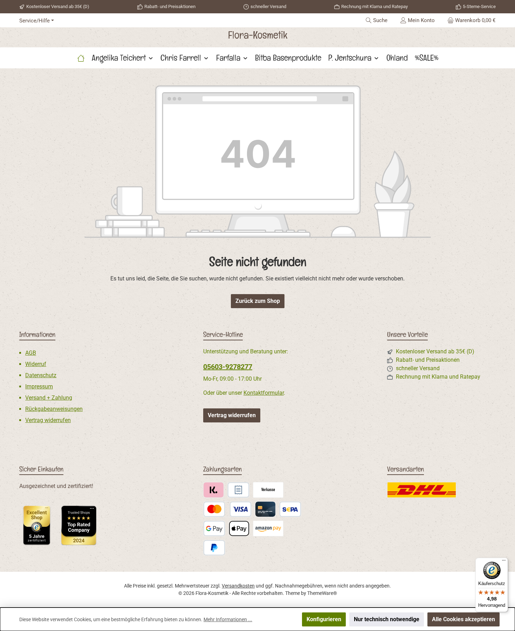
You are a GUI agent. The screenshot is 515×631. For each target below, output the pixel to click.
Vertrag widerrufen (48, 420)
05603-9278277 (227, 366)
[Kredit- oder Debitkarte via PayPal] (227, 509)
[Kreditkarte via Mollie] (265, 509)
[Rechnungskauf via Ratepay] (238, 490)
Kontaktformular (263, 392)
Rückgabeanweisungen (54, 409)
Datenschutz (40, 375)
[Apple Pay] (239, 528)
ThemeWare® (322, 593)
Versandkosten (238, 586)
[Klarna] (213, 490)
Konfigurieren (324, 619)
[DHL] (421, 490)
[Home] (80, 57)
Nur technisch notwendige (386, 619)
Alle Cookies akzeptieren (463, 619)
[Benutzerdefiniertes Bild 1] (36, 525)
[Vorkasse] (268, 490)
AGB (30, 353)
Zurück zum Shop (257, 301)
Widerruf (35, 364)
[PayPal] (214, 548)
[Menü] (504, 562)
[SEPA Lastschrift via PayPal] (290, 509)
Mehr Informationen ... (228, 619)
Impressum (39, 386)
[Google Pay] (214, 528)
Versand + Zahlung (48, 397)
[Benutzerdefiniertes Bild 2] (78, 525)
